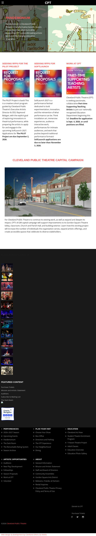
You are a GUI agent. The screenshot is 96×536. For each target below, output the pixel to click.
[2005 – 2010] (7, 333)
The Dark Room (7, 400)
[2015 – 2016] (7, 361)
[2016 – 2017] (7, 267)
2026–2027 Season (11, 432)
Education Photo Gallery (77, 453)
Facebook (72, 517)
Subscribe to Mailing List (10, 397)
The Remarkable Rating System (16, 447)
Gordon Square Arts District (46, 477)
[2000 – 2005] (7, 352)
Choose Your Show (43, 432)
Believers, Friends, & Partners (47, 481)
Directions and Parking (44, 439)
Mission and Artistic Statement (13, 390)
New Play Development (13, 466)
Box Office (39, 436)
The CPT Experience (43, 443)
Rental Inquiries (41, 484)
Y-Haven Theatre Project (77, 442)
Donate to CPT (77, 506)
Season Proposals (11, 474)
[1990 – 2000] (7, 286)
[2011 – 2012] (7, 314)
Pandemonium (9, 439)
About (38, 459)
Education (73, 429)
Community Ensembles (44, 474)
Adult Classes (73, 446)
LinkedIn (90, 517)
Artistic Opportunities (15, 459)
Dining (38, 450)
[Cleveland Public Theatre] (48, 3)
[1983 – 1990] (7, 370)
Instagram (83, 517)
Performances (11, 429)
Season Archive (10, 450)
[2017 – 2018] (7, 342)
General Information (43, 463)
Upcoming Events (11, 436)
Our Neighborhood (43, 447)
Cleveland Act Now (75, 432)
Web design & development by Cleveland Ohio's (24, 534)
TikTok (87, 517)
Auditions (5, 394)
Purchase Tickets (7, 387)
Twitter (77, 517)
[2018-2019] (7, 324)
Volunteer (7, 481)
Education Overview (76, 450)
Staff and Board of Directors (46, 470)
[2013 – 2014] (7, 305)
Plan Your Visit (43, 429)
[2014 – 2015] (7, 295)
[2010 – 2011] (7, 277)
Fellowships (8, 470)
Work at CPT (8, 477)
